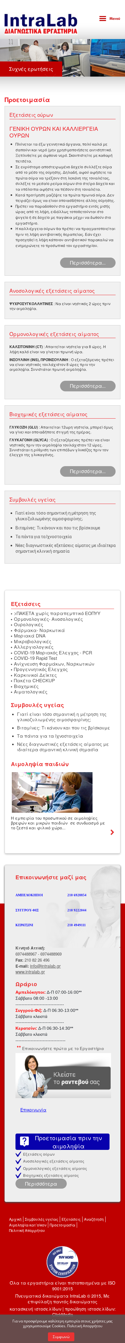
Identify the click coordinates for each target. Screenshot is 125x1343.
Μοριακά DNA (30, 635)
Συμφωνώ (61, 1336)
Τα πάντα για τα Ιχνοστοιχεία (43, 536)
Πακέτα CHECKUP (34, 680)
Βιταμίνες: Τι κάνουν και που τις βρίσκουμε (57, 527)
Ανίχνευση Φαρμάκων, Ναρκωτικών (54, 663)
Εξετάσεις (71, 1219)
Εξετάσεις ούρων (39, 1154)
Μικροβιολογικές (32, 641)
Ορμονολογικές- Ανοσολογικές (48, 619)
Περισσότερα (41, 1183)
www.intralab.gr (30, 972)
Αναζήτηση (94, 1219)
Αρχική (15, 1219)
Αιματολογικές (30, 691)
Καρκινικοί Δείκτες (35, 675)
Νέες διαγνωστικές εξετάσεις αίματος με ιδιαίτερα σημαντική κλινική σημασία (63, 746)
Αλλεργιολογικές (33, 647)
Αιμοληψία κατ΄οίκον (27, 1224)
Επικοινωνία (33, 1110)
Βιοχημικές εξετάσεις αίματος (51, 1175)
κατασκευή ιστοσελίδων (35, 1309)
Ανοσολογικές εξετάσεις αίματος (53, 1161)
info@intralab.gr (45, 966)
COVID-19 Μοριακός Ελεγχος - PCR (53, 652)
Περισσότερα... (88, 262)
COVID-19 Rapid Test (35, 658)
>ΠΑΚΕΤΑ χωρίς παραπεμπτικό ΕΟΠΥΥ (57, 613)
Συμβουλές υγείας (41, 1219)
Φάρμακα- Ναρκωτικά (39, 630)
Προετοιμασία (62, 1224)
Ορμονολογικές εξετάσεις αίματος (55, 1168)
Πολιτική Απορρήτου (27, 1230)
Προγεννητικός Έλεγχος (41, 669)
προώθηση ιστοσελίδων (89, 1309)
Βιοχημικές (26, 686)
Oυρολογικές (28, 624)
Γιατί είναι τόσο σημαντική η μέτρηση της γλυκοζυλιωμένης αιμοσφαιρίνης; (61, 716)
